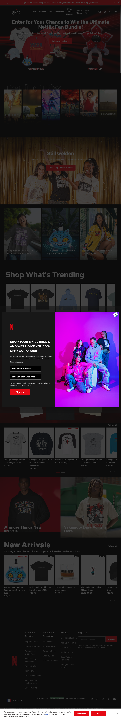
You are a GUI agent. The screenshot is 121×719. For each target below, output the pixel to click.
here (46, 714)
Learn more (81, 713)
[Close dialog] (116, 315)
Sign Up (20, 392)
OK (98, 713)
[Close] (117, 713)
